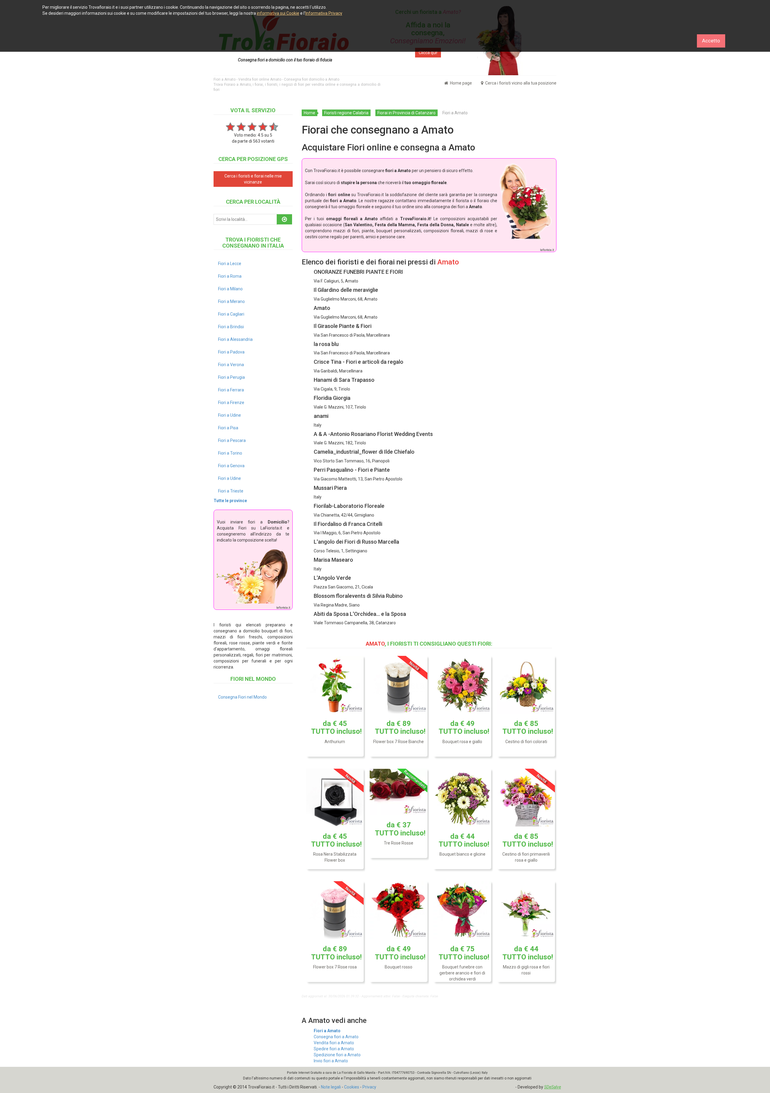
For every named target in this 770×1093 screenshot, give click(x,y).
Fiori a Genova (231, 465)
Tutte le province (230, 500)
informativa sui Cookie (278, 13)
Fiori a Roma (230, 276)
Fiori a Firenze (231, 402)
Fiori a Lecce (229, 263)
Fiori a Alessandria (235, 339)
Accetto (711, 41)
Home (309, 112)
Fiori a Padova (231, 352)
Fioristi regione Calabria (346, 112)
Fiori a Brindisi (231, 326)
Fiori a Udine (229, 415)
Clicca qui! (428, 52)
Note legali (331, 1087)
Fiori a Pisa (228, 427)
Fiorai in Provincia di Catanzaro (406, 112)
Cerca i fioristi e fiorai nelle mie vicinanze (253, 179)
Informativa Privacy (323, 13)
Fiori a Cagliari (231, 314)
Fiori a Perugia (231, 377)
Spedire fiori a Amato (334, 1048)
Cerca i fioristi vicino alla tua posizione (520, 83)
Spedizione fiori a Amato (337, 1054)
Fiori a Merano (231, 301)
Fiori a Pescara (232, 440)
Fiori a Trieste (230, 491)
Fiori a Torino (230, 453)
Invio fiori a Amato (331, 1060)
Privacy (369, 1087)
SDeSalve (552, 1087)
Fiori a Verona (231, 364)
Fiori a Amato (327, 1030)
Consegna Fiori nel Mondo (242, 697)
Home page (460, 83)
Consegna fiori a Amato (336, 1036)
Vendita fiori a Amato (334, 1042)
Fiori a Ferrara (231, 389)
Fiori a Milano (230, 288)
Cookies (351, 1087)
